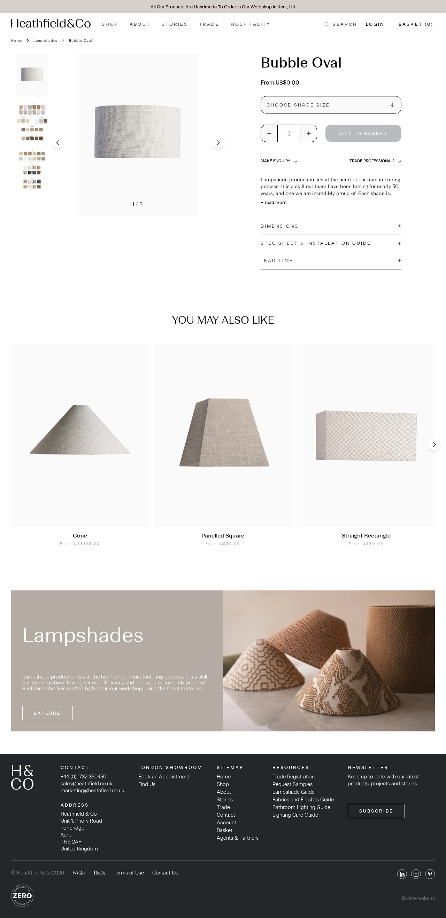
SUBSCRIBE (376, 811)
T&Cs (99, 873)
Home (16, 40)
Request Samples (292, 784)
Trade (209, 24)
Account (226, 822)
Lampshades (45, 40)
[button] (32, 75)
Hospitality (251, 24)
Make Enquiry (275, 161)
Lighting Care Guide (295, 815)
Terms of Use (129, 873)
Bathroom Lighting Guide (301, 807)
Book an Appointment (163, 777)
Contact (226, 815)
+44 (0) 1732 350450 (83, 777)
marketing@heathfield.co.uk (92, 790)
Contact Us (165, 873)
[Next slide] (218, 142)
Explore (47, 713)
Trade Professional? (371, 161)
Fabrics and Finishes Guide (303, 800)
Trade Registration (293, 777)
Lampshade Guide (293, 792)
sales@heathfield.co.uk (87, 783)
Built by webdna (418, 898)
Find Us (146, 784)
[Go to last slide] (58, 142)
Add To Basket (363, 133)
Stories (175, 24)
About (140, 24)
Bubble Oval (80, 40)
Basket (224, 830)
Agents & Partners (238, 838)
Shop (110, 24)
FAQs (78, 873)
